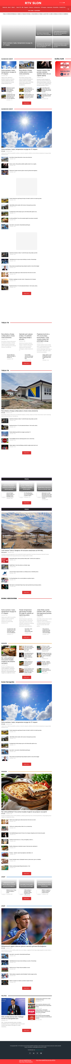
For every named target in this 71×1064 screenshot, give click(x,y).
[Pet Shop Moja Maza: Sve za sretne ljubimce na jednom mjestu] (21, 495)
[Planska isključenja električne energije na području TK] (3, 355)
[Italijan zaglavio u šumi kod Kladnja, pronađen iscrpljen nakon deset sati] (39, 355)
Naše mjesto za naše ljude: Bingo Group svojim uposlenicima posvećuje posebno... (25, 584)
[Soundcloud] (33, 1053)
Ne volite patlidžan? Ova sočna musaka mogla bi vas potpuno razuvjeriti (29, 96)
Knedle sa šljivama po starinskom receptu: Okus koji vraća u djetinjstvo (23, 846)
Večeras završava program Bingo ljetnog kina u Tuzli (46, 670)
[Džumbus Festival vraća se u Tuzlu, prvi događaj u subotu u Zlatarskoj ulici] (39, 655)
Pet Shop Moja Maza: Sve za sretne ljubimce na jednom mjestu (28, 494)
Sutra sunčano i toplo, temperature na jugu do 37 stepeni (8, 72)
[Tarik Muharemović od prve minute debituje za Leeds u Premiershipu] (4, 261)
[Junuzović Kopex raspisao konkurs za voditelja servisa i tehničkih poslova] (3, 495)
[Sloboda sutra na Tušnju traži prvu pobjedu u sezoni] (3, 891)
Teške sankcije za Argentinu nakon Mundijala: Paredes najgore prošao (23, 974)
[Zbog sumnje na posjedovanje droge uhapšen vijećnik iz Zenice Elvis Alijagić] (39, 629)
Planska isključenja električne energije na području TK (11, 356)
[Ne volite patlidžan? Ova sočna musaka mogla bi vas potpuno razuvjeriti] (21, 96)
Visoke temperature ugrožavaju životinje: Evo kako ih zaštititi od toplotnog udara (25, 198)
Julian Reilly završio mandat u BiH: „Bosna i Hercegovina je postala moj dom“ (44, 612)
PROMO (3, 548)
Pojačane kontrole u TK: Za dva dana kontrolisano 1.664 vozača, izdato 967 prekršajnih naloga (43, 337)
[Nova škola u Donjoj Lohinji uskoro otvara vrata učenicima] (44, 30)
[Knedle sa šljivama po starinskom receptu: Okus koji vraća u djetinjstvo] (21, 663)
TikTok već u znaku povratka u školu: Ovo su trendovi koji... (20, 826)
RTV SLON (3, 151)
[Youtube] (64, 3)
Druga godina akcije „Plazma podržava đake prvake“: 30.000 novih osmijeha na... (25, 558)
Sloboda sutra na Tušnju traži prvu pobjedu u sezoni (11, 891)
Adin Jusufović (4, 552)
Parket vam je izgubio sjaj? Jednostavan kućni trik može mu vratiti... (22, 272)
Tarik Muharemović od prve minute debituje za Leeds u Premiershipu (22, 259)
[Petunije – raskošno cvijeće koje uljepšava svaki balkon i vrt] (39, 663)
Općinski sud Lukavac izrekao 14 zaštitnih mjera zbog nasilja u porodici (23, 252)
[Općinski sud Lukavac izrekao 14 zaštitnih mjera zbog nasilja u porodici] (61, 42)
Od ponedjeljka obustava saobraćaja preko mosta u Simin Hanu (21, 438)
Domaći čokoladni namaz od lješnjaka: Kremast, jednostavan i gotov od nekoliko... (25, 859)
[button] (68, 9)
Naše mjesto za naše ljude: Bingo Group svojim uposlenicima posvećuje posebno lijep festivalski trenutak (47, 496)
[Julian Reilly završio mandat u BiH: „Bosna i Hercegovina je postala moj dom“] (61, 30)
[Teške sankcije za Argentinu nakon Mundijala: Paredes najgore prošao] (21, 891)
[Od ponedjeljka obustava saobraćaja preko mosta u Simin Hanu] (21, 355)
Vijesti (3, 408)
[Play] (62, 74)
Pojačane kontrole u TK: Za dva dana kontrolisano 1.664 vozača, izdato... (23, 285)
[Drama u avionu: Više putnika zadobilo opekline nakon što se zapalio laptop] (44, 65)
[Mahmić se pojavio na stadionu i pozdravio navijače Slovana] (39, 891)
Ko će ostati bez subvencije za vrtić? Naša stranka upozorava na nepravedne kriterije (43, 1005)
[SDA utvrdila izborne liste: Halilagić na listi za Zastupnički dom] (13, 1006)
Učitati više (26, 103)
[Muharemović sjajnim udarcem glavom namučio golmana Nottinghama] (3, 89)
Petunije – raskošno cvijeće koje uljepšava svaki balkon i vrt (46, 663)
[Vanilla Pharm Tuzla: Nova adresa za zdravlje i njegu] (4, 567)
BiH (2, 719)
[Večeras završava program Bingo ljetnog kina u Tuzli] (39, 670)
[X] (37, 1053)
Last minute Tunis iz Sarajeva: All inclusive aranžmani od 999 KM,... (22, 550)
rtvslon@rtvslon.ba (39, 1049)
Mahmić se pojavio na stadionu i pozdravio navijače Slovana (46, 891)
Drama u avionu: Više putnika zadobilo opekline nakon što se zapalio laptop (44, 73)
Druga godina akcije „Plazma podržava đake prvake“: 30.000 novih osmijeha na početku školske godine (27, 486)
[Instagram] (62, 3)
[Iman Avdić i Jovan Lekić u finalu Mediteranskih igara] (39, 96)
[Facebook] (60, 3)
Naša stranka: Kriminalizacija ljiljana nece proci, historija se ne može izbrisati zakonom (44, 1017)
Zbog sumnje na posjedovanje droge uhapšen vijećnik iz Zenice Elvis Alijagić (24, 266)
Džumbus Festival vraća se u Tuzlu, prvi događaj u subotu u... (21, 839)
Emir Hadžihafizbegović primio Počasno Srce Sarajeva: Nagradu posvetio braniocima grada (28, 656)
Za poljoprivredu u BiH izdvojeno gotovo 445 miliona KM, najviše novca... (23, 211)
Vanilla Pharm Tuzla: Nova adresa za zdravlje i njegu (19, 565)
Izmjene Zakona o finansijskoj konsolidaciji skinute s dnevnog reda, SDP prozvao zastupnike (43, 1011)
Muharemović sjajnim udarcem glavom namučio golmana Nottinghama (23, 170)
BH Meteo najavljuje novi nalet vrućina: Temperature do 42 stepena (22, 279)
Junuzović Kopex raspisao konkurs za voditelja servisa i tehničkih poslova (23, 571)
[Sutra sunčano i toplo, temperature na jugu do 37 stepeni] (18, 36)
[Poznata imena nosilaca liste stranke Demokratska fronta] (31, 1000)
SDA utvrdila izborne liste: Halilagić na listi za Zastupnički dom (12, 1017)
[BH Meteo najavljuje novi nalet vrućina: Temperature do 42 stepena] (4, 281)
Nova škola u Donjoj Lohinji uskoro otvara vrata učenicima (25, 72)
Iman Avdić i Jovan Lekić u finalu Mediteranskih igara (46, 96)
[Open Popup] (68, 74)
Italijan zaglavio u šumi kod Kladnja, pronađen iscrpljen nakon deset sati (23, 445)
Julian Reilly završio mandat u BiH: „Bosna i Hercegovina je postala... (22, 205)
